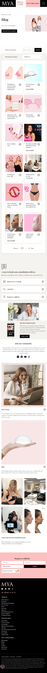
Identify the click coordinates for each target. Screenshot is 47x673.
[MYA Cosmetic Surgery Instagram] (18, 357)
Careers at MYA (5, 622)
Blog (10, 14)
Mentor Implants (5, 613)
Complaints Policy (5, 615)
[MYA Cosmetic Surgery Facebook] (22, 357)
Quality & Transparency (7, 611)
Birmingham (4, 640)
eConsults (3, 608)
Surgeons (3, 601)
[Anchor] (17, 49)
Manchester (4, 647)
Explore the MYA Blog (9, 31)
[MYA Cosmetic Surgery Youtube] (25, 357)
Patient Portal (4, 634)
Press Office (4, 633)
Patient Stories (5, 599)
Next (32, 248)
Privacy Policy (12, 656)
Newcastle (4, 649)
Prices (2, 606)
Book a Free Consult (33, 3)
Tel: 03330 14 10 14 (8, 592)
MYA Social (4, 14)
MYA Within (4, 621)
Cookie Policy (18, 656)
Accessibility (4, 624)
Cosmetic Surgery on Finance (8, 629)
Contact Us (4, 631)
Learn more (24, 336)
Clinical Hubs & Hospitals (7, 603)
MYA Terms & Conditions (7, 626)
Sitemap (3, 627)
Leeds (2, 643)
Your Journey (4, 605)
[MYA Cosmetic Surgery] (8, 3)
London (3, 645)
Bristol (3, 642)
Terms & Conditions (5, 656)
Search (38, 50)
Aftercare (3, 610)
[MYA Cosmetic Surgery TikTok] (29, 357)
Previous (16, 248)
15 (29, 248)
